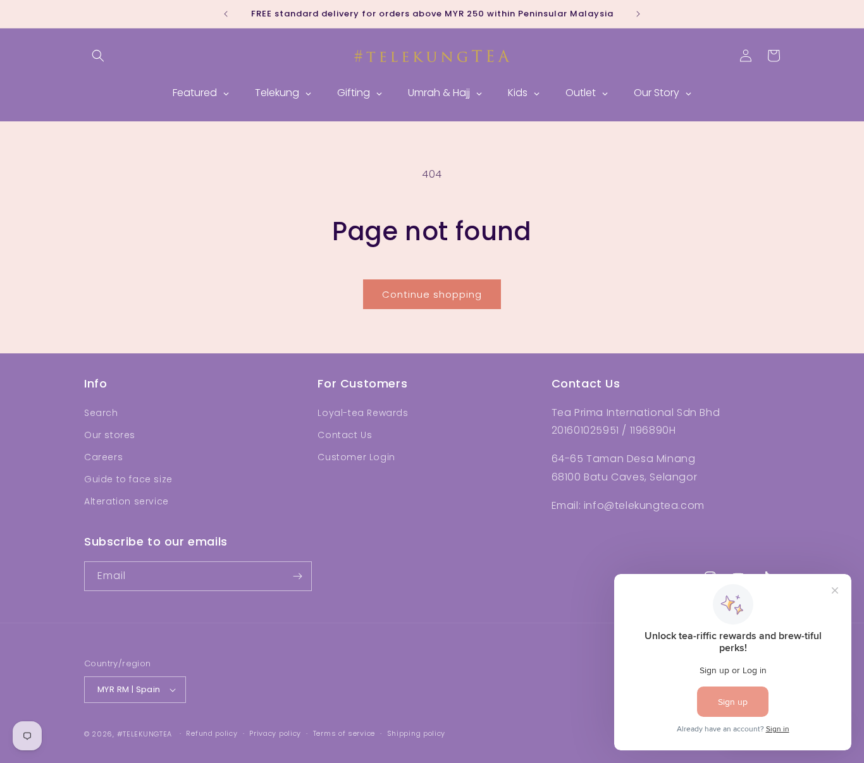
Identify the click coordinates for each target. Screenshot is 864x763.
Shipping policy (416, 733)
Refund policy (211, 733)
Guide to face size (128, 479)
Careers (103, 457)
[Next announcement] (638, 14)
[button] (98, 56)
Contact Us (345, 435)
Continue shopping (432, 294)
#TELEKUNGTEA (144, 734)
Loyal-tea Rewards (363, 412)
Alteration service (126, 501)
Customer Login (356, 457)
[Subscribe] (297, 576)
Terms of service (344, 733)
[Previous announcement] (226, 14)
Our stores (109, 435)
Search (101, 412)
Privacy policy (275, 733)
